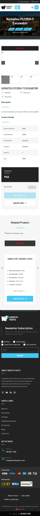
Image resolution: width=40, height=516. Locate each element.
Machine (19, 29)
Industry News (20, 342)
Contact (36, 1)
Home (11, 29)
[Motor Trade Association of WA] (15, 483)
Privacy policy (13, 496)
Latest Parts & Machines (12, 345)
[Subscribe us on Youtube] (6, 392)
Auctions (7, 342)
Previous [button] (3, 63)
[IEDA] (5, 484)
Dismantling (5, 413)
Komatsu (27, 29)
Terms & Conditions (11, 499)
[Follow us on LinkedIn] (10, 392)
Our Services (5, 425)
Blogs (3, 429)
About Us (4, 409)
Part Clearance (31, 345)
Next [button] (37, 63)
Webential (20, 509)
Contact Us (5, 433)
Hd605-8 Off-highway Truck (20, 259)
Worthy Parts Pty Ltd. (14, 506)
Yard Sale (4, 417)
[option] (20, 63)
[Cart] (37, 7)
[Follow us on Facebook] (2, 392)
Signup (20, 355)
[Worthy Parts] (7, 7)
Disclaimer (26, 496)
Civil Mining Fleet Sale (8, 421)
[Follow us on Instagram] (14, 392)
